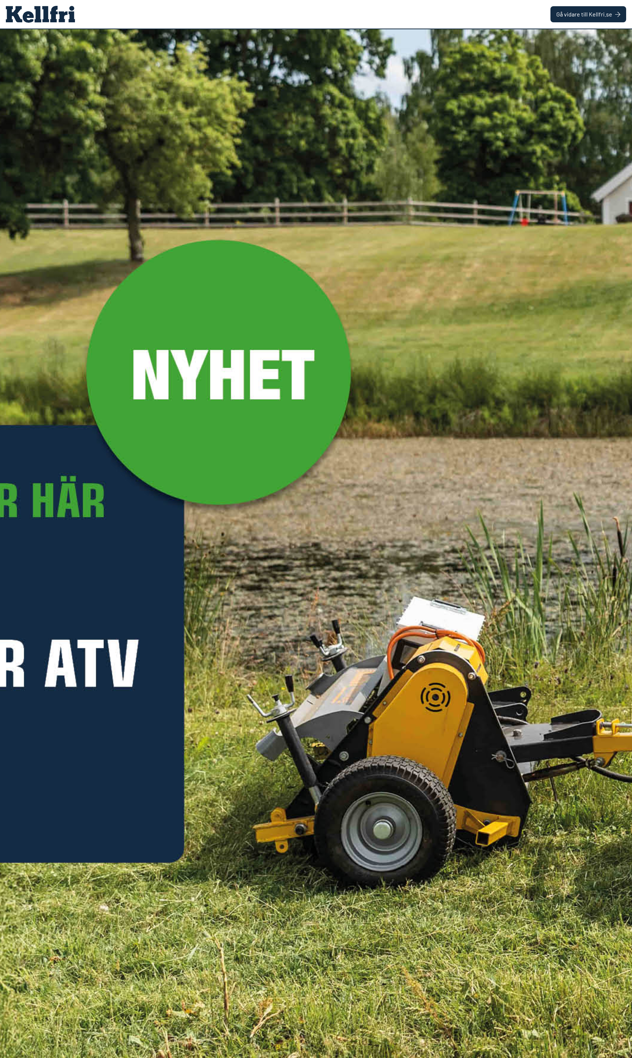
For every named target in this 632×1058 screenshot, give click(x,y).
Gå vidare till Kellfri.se (584, 14)
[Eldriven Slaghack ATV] (316, 543)
